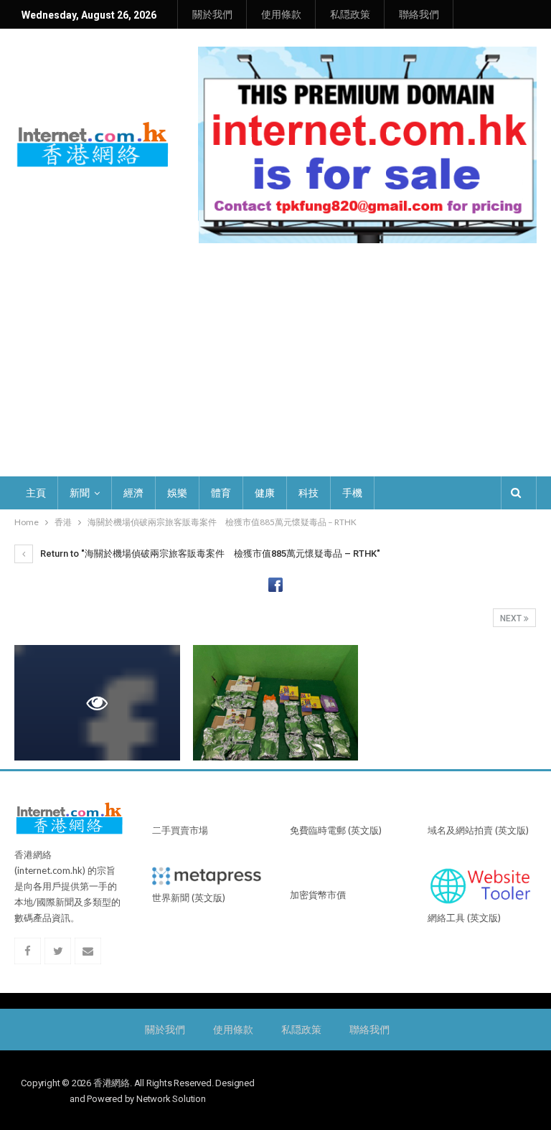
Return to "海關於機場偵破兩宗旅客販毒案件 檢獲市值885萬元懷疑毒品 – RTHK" (209, 553)
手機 (352, 493)
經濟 (133, 493)
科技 (308, 493)
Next (512, 618)
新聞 (80, 493)
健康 (265, 493)
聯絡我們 (419, 14)
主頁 (36, 493)
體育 (221, 493)
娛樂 (177, 493)
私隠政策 (350, 14)
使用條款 (281, 14)
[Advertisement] (275, 368)
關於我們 (212, 14)
